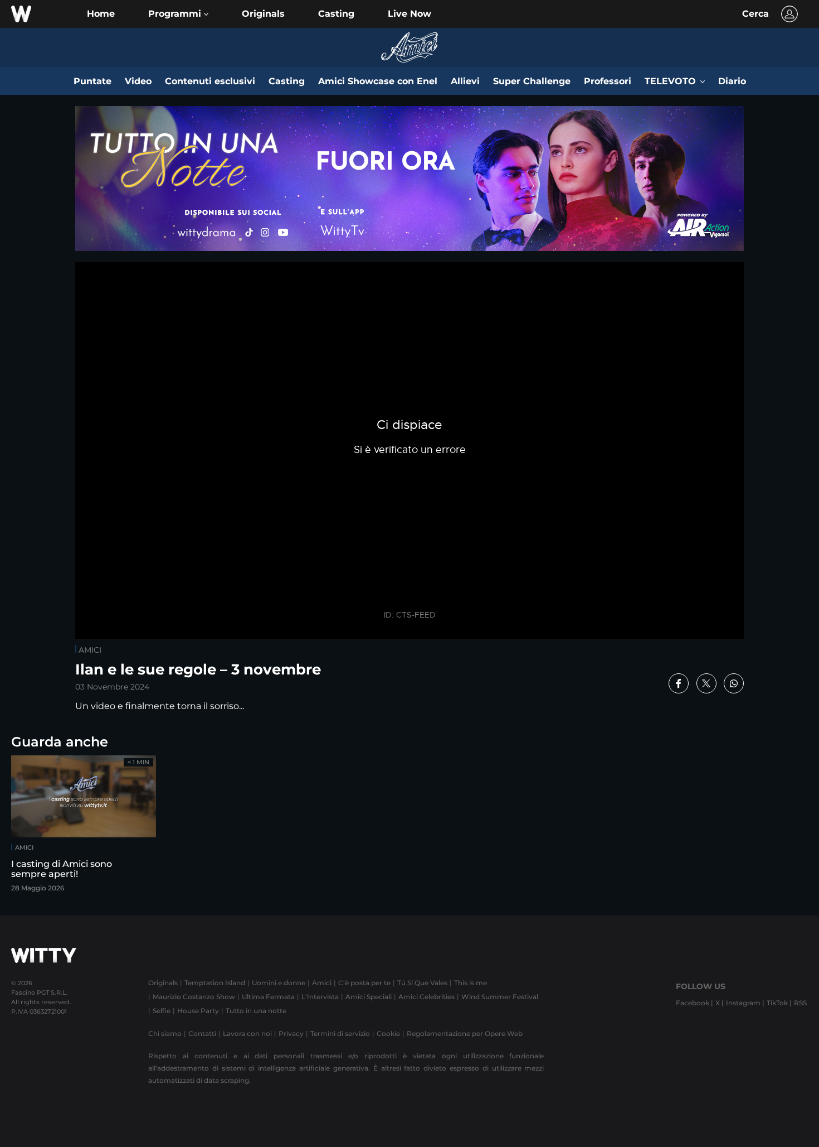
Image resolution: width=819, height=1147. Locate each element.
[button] (178, 14)
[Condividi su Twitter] (706, 683)
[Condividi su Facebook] (679, 683)
